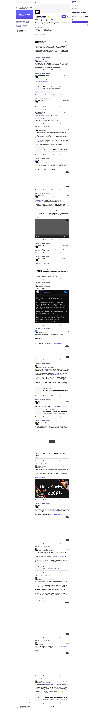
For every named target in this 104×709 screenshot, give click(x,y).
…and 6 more (55, 92)
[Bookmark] (60, 54)
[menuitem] (52, 228)
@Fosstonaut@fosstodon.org (40, 17)
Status (25, 702)
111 (41, 20)
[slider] (52, 234)
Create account (80, 22)
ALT (67, 186)
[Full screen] (67, 236)
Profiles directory (29, 702)
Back (38, 2)
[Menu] (68, 16)
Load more (52, 706)
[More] (68, 54)
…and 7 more (57, 120)
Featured (44, 34)
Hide (67, 172)
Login (79, 24)
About (22, 702)
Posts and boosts (38, 37)
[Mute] (39, 236)
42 (35, 20)
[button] (52, 228)
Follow (64, 16)
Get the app (24, 706)
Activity (36, 34)
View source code (23, 707)
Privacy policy (18, 703)
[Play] (37, 236)
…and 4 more (55, 276)
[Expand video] (65, 236)
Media (40, 34)
